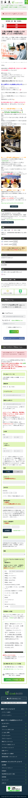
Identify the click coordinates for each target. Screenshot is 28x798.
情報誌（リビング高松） (11, 577)
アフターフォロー (6, 735)
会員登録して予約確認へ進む (14, 679)
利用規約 (11, 617)
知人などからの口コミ (10, 604)
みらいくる (7, 595)
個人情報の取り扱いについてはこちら (13, 669)
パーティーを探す (6, 712)
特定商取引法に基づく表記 (8, 774)
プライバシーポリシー (7, 767)
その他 (6, 606)
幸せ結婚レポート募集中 (8, 753)
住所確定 (7, 530)
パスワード (7, 320)
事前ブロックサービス (7, 741)
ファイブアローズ (9, 599)
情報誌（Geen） (9, 582)
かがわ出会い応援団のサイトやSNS (13, 590)
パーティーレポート (7, 715)
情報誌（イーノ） (9, 573)
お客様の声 (4, 726)
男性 (8, 471)
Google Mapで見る (8, 222)
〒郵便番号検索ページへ (19, 530)
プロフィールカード (7, 738)
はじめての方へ (5, 723)
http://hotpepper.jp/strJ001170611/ (15, 219)
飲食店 (6, 597)
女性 (18, 471)
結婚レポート (5, 750)
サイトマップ (5, 780)
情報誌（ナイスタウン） (11, 575)
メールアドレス (8, 313)
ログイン (13, 331)
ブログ (6, 602)
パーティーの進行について (8, 744)
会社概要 (4, 764)
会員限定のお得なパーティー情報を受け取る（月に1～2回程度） (15, 674)
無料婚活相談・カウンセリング (9, 756)
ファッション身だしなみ (8, 729)
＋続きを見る (14, 206)
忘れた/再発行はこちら (17, 320)
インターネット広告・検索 (11, 593)
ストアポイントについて (8, 747)
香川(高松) (14, 19)
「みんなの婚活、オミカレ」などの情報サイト (14, 587)
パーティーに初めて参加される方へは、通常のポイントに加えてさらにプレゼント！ (13, 248)
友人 (6, 571)
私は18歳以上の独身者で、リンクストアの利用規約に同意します (14, 657)
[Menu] (26, 2)
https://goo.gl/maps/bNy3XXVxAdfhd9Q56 (12, 203)
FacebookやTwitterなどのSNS (12, 584)
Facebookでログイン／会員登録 (14, 338)
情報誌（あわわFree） (10, 580)
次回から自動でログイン (15, 327)
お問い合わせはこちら (14, 698)
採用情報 (4, 777)
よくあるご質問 (5, 732)
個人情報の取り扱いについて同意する (14, 666)
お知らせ (4, 783)
